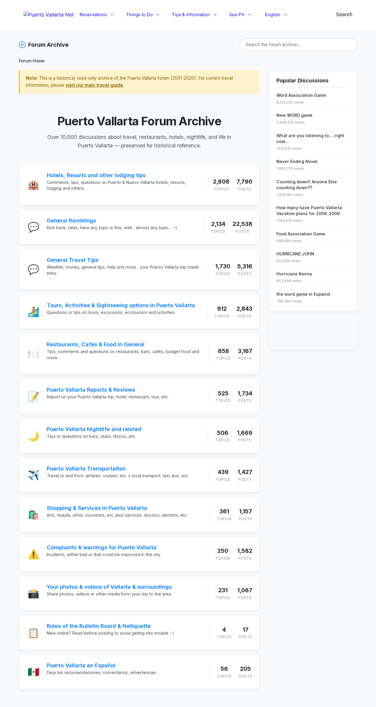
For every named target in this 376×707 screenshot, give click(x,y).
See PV (236, 14)
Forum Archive (48, 44)
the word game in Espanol (303, 294)
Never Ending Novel (297, 161)
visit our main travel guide (94, 85)
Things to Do (139, 14)
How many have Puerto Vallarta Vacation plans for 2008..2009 (309, 210)
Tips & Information (191, 14)
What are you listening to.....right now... (310, 138)
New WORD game (294, 115)
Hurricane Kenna (294, 273)
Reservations (93, 14)
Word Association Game (301, 95)
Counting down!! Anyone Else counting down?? (306, 184)
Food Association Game (300, 233)
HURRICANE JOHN (295, 253)
